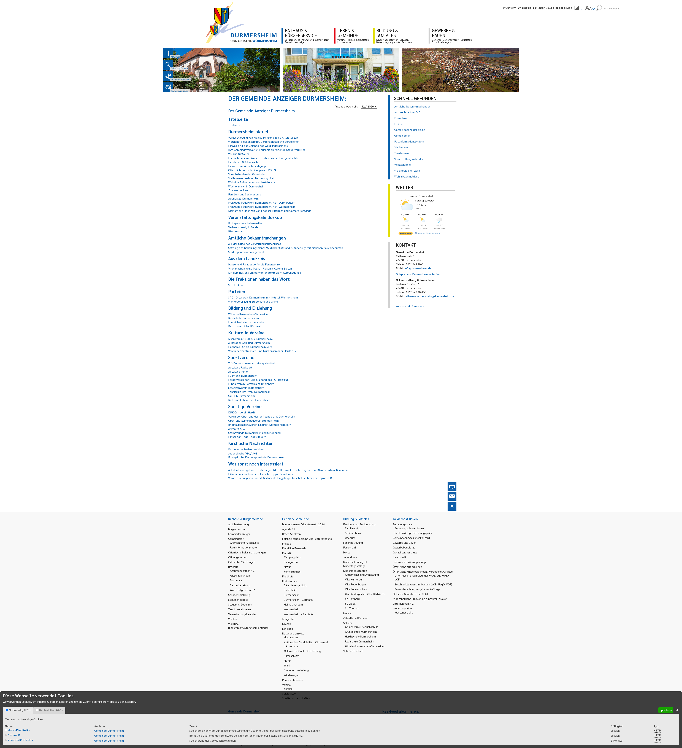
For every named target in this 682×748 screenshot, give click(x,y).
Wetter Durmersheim (422, 196)
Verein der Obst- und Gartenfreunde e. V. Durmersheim (261, 416)
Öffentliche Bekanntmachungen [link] (247, 552)
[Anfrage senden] (452, 499)
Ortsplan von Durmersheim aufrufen (418, 274)
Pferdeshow (235, 231)
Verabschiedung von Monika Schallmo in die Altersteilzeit (263, 137)
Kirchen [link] (286, 624)
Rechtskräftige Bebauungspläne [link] (414, 533)
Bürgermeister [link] (236, 529)
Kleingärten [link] (291, 562)
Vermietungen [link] (292, 571)
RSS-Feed (539, 8)
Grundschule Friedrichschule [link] (361, 627)
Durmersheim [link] (291, 595)
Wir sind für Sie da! (239, 154)
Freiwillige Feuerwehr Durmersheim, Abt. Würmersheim (262, 206)
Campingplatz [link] (292, 557)
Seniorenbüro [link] (353, 533)
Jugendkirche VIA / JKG (242, 453)
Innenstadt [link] (399, 557)
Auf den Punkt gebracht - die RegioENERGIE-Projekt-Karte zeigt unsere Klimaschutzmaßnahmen (288, 470)
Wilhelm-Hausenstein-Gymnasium (248, 314)
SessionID (14, 735)
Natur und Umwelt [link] (293, 633)
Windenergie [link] (291, 675)
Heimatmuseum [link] (293, 604)
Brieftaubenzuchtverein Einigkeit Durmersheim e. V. (259, 424)
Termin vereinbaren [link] (239, 609)
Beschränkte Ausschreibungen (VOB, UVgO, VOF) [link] (423, 584)
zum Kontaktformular (409, 306)
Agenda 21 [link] (288, 529)
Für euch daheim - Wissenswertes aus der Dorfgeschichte (263, 158)
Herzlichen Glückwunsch (243, 162)
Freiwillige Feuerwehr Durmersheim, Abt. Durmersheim (261, 202)
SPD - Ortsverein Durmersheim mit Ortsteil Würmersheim (263, 297)
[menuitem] (578, 8)
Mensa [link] (347, 613)
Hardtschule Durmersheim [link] (360, 636)
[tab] (18, 710)
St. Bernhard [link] (352, 599)
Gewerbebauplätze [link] (404, 547)
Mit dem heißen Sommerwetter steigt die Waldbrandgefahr (264, 272)
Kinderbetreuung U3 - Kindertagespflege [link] (356, 564)
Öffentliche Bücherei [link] (355, 618)
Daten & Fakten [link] (291, 534)
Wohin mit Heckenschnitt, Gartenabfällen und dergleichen (263, 141)
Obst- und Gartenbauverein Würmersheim (253, 420)
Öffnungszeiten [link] (237, 557)
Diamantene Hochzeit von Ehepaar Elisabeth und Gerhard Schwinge (269, 210)
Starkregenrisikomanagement (246, 252)
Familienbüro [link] (352, 528)
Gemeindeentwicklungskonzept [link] (411, 538)
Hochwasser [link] (291, 637)
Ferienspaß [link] (349, 547)
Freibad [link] (286, 543)
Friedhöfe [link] (287, 576)
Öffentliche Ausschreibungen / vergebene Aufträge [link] (423, 571)
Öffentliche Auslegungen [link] (407, 567)
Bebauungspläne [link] (403, 524)
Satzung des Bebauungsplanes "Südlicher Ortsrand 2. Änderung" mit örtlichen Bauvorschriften (285, 248)
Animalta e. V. (236, 428)
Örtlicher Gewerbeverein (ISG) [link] (410, 594)
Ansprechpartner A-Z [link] (242, 570)
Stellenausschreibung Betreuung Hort (251, 178)
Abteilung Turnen (238, 371)
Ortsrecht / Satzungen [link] (241, 562)
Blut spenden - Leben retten (245, 223)
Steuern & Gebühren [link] (240, 604)
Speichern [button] (666, 710)
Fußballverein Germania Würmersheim (251, 384)
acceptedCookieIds (20, 740)
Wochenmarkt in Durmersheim (246, 186)
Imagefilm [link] (288, 619)
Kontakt (509, 8)
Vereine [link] (288, 688)
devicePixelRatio (19, 730)
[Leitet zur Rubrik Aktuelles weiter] (168, 53)
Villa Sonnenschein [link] (356, 589)
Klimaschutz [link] (291, 656)
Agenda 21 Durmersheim (243, 198)
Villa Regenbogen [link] (355, 584)
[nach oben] (452, 509)
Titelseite (234, 125)
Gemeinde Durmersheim (109, 730)
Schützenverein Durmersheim (246, 387)
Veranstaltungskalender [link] (242, 614)
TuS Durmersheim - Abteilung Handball (251, 363)
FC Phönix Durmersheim (242, 375)
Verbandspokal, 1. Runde (243, 227)
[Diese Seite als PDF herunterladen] (452, 489)
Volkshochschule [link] (353, 651)
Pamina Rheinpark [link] (292, 680)
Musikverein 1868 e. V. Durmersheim (250, 339)
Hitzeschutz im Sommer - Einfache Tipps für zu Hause (261, 474)
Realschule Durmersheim (243, 318)
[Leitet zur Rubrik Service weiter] (168, 76)
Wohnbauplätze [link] (402, 608)
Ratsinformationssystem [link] (244, 547)
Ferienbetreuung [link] (353, 542)
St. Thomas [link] (352, 608)
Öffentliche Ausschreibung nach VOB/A (252, 170)
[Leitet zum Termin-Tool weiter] (168, 87)
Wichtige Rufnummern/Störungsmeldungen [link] (248, 625)
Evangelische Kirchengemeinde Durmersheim (256, 457)
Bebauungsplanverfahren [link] (409, 528)
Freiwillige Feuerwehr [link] (294, 548)
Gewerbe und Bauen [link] (404, 542)
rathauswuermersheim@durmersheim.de (429, 296)
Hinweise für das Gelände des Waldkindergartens (258, 145)
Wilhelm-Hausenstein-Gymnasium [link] (365, 646)
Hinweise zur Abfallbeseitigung (247, 166)
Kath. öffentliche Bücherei (244, 326)
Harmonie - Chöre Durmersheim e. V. (250, 347)
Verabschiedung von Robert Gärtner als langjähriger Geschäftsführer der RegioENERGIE (282, 478)
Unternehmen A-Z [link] (403, 603)
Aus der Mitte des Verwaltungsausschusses (254, 244)
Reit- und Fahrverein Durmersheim (249, 400)
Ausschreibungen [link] (240, 575)
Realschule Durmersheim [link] (359, 641)
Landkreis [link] (287, 628)
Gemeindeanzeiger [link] (239, 534)
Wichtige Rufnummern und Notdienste (251, 182)
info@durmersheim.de (418, 268)
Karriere (524, 8)
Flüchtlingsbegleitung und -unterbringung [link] (307, 538)
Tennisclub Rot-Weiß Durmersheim (249, 392)
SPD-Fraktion (236, 285)
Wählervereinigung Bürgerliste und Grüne (253, 301)
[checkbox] (7, 710)
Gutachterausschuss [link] (405, 552)
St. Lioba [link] (350, 603)
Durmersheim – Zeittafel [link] (298, 599)
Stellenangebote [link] (238, 599)
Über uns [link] (350, 538)
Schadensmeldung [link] (239, 595)
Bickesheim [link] (290, 590)
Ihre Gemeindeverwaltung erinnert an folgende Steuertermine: (266, 150)
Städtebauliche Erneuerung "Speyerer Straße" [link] (420, 599)
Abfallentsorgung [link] (238, 524)
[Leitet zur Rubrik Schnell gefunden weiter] (168, 65)
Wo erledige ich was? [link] (242, 590)
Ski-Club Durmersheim (241, 396)
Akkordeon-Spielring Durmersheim (249, 343)
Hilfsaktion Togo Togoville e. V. (247, 436)
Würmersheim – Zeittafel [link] (298, 614)
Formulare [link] (236, 580)
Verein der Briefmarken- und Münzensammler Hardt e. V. (262, 351)
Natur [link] (287, 567)
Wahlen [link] (232, 619)
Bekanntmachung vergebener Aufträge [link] (417, 589)
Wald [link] (287, 665)
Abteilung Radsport (240, 367)
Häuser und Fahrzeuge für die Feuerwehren (254, 264)
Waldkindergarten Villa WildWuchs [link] (365, 594)
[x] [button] (676, 710)
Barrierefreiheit (559, 8)
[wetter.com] (406, 234)
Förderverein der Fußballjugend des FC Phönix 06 (258, 379)
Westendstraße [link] (404, 612)
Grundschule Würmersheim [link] (361, 631)
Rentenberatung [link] (240, 585)
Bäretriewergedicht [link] (295, 585)
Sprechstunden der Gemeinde (246, 174)
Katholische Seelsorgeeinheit (246, 449)
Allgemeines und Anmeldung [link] (362, 574)
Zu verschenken (238, 190)
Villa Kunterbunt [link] (354, 579)
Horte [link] (346, 552)
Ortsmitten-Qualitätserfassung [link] (302, 651)
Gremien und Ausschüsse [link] (244, 542)
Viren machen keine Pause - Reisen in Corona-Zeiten (260, 268)
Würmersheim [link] (292, 609)
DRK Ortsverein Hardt (241, 412)
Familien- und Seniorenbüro (244, 194)
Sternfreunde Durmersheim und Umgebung (254, 433)
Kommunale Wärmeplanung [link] (409, 562)
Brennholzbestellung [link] (296, 670)
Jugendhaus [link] (350, 557)
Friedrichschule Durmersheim (246, 322)
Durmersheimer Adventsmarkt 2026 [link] (303, 524)
